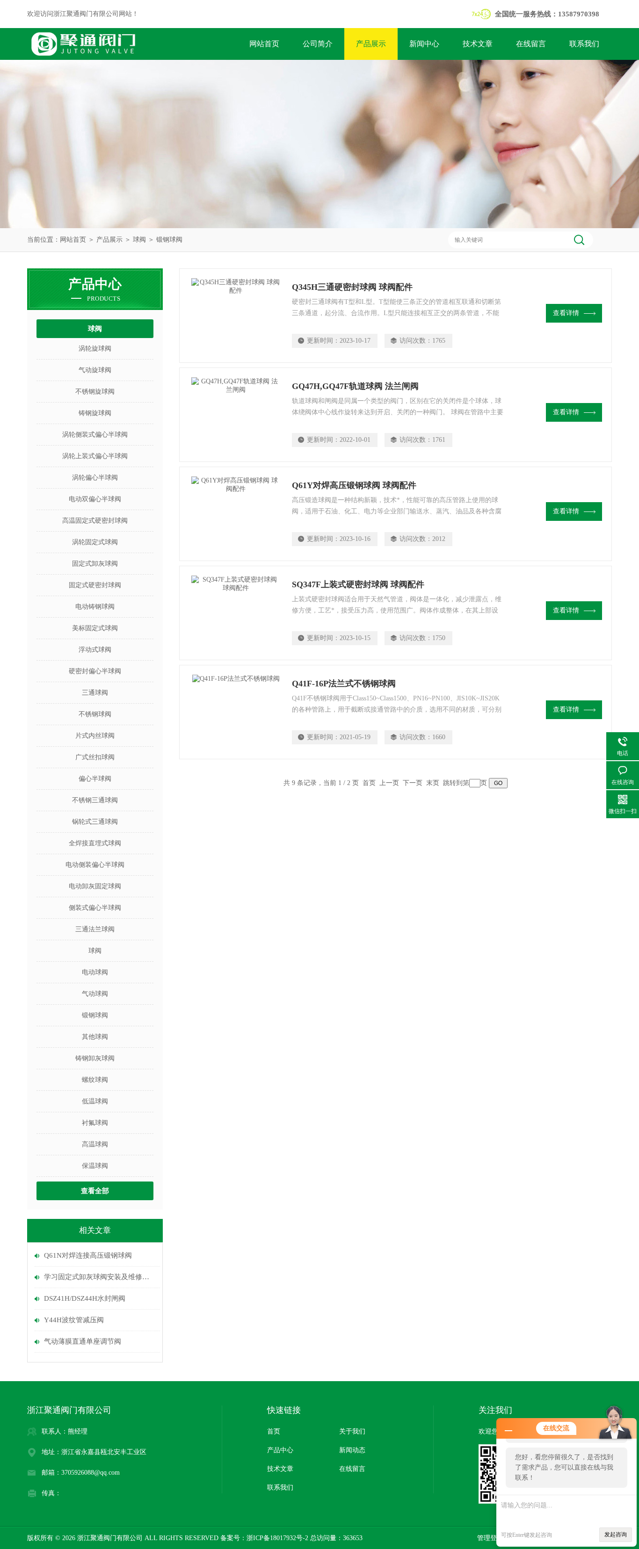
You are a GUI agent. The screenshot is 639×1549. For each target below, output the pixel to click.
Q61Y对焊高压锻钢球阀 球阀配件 (354, 485)
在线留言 (531, 44)
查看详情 (566, 313)
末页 (432, 782)
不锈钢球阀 (95, 714)
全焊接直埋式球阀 (95, 843)
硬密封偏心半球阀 (95, 671)
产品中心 (280, 1450)
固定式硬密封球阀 (95, 585)
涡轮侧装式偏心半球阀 (95, 434)
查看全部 (95, 1191)
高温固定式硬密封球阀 (95, 520)
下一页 (412, 782)
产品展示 (371, 44)
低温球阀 (95, 1101)
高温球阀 (95, 1144)
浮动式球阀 (95, 649)
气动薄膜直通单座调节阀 (82, 1341)
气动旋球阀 (95, 370)
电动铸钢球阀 (95, 606)
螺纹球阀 (95, 1079)
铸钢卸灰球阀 (95, 1058)
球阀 (139, 239)
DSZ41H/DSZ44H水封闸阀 (84, 1298)
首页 (273, 1431)
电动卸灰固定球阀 (95, 886)
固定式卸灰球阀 (95, 563)
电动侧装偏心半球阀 (94, 864)
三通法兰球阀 (95, 929)
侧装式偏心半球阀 (95, 907)
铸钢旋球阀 (95, 413)
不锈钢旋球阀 (95, 391)
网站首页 (264, 44)
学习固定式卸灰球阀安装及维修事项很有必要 (99, 1277)
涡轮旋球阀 (95, 348)
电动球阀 (95, 972)
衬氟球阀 (95, 1122)
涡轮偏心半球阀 (95, 477)
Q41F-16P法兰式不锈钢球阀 (344, 683)
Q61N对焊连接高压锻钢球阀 (88, 1255)
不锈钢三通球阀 (95, 800)
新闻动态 (352, 1450)
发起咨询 (615, 1534)
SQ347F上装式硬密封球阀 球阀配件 (358, 584)
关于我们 (352, 1431)
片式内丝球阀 (95, 735)
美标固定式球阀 (95, 628)
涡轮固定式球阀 (95, 542)
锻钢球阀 (169, 239)
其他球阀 (95, 1036)
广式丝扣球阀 (95, 757)
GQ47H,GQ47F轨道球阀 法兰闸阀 (355, 386)
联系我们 (584, 44)
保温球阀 (95, 1165)
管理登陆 (490, 1538)
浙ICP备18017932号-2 (277, 1538)
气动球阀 (95, 993)
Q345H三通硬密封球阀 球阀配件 (352, 287)
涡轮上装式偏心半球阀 (95, 456)
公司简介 (318, 44)
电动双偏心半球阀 (95, 499)
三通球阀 (95, 692)
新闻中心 (424, 44)
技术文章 (478, 44)
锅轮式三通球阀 (95, 821)
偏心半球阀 (95, 778)
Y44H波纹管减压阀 (74, 1320)
